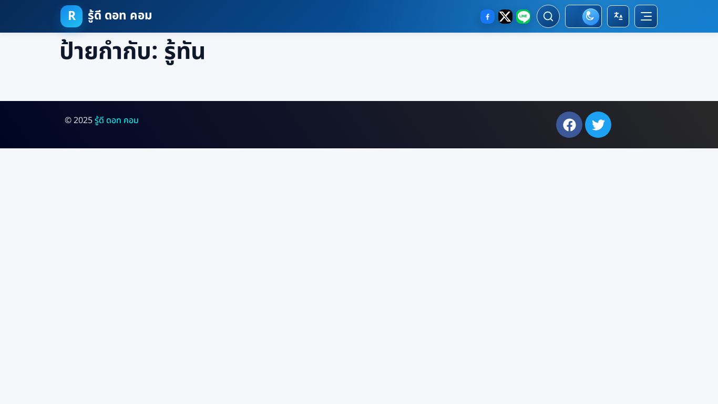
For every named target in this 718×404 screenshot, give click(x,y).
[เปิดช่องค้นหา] (548, 16)
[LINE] (523, 16)
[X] (505, 16)
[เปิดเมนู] (646, 16)
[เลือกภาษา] (618, 16)
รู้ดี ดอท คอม (117, 120)
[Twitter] (598, 125)
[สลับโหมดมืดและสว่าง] (583, 16)
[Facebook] (487, 16)
